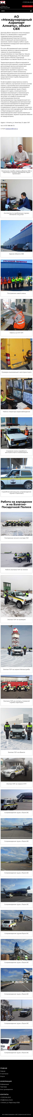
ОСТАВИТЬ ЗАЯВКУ (27, 6)
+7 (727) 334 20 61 (27, 2)
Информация (4, 1084)
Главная (2, 1071)
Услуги (2, 1076)
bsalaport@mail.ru (12, 128)
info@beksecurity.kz (6, 1100)
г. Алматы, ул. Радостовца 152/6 (10, 1102)
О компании (4, 1074)
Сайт (16, 1114)
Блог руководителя (6, 1089)
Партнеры (3, 1087)
